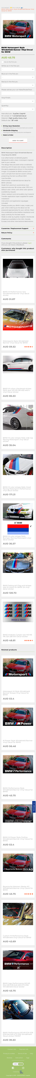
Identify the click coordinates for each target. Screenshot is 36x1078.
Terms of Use (22, 1053)
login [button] (30, 243)
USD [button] (15, 1064)
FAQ (31, 1053)
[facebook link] (12, 1068)
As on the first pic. (10, 62)
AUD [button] (20, 1064)
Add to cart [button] (18, 140)
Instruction (19, 1058)
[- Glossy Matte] (18, 101)
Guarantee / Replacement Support (14, 228)
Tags (27, 1058)
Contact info (12, 1049)
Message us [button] (34, 806)
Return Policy (6, 233)
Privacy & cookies (9, 1053)
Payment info (23, 1049)
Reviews (9, 1058)
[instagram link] (23, 1068)
